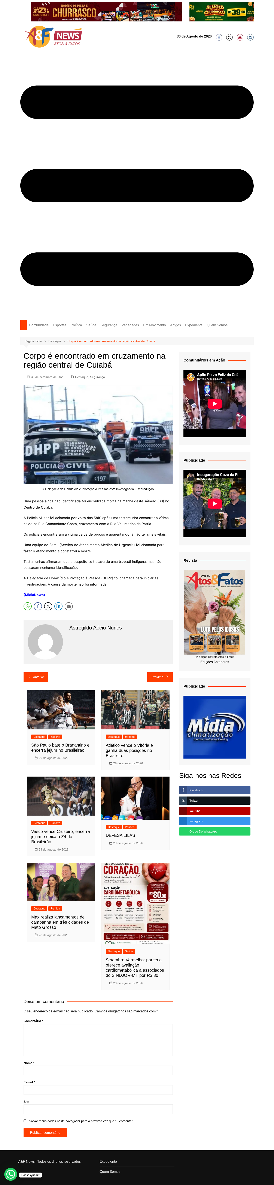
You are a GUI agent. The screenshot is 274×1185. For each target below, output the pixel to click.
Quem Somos (217, 325)
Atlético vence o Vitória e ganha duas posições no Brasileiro (129, 750)
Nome (29, 1063)
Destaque (81, 377)
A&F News (26, 1161)
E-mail (29, 1082)
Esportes (59, 325)
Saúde (91, 325)
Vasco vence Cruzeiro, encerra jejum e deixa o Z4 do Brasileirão (60, 836)
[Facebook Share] (38, 606)
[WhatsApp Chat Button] (10, 1174)
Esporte (55, 736)
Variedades (130, 325)
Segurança (109, 325)
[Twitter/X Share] (48, 606)
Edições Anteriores (214, 662)
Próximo (157, 677)
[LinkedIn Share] (58, 606)
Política (76, 325)
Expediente (194, 325)
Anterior (38, 677)
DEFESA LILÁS (120, 835)
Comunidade (39, 325)
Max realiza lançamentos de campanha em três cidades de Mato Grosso (60, 922)
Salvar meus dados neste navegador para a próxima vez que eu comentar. (81, 1121)
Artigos (175, 325)
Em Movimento (154, 325)
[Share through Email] (69, 606)
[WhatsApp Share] (28, 606)
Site (26, 1102)
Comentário (33, 1021)
